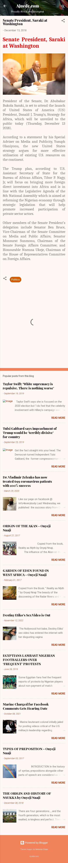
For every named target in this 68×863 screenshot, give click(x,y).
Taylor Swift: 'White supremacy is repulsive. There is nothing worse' (28, 386)
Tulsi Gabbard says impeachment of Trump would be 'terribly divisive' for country (30, 432)
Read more (58, 417)
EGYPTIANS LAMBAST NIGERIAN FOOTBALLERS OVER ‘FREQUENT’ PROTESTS (29, 659)
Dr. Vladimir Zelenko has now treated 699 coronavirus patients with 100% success (27, 481)
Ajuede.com (27, 5)
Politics (15, 279)
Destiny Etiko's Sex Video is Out (26, 615)
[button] (63, 21)
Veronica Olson (41, 849)
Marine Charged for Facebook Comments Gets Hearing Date (26, 706)
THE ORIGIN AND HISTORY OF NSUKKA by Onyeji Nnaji (27, 795)
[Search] (63, 7)
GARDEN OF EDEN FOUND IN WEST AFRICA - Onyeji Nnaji (26, 573)
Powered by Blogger (36, 842)
